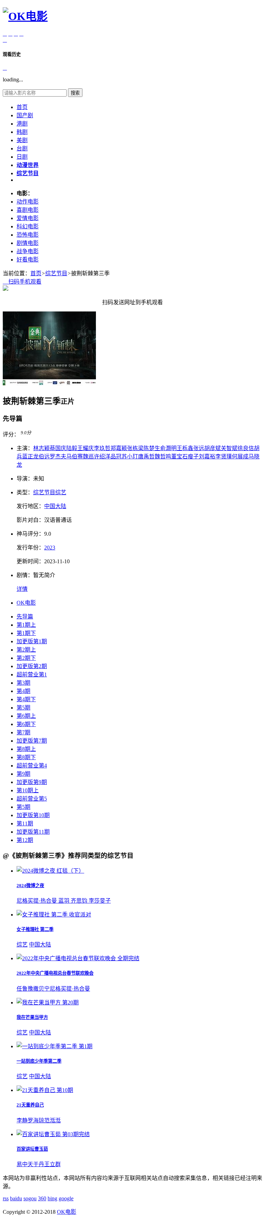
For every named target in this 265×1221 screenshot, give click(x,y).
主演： (25, 448)
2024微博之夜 (30, 885)
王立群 (52, 1164)
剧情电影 (28, 243)
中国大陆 (55, 506)
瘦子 (193, 456)
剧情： (25, 575)
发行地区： (30, 506)
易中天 (25, 1164)
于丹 (38, 1164)
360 (42, 1198)
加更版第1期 (32, 641)
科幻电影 (28, 226)
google (66, 1198)
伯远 (44, 456)
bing (52, 1198)
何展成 (240, 456)
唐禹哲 (146, 456)
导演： (25, 479)
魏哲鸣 (163, 456)
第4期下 (26, 699)
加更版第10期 (33, 815)
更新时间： (30, 561)
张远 (198, 448)
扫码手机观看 (22, 282)
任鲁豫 (25, 989)
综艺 (60, 492)
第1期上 (26, 625)
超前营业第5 (32, 799)
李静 (22, 1120)
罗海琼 (36, 1120)
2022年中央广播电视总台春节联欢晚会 (55, 973)
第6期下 (26, 724)
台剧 (22, 148)
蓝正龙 (30, 456)
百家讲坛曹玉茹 (32, 1149)
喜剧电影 (28, 210)
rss (6, 1198)
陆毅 (71, 448)
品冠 (115, 456)
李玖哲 (102, 448)
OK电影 (26, 603)
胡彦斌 (212, 448)
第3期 (23, 683)
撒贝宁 (41, 989)
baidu (16, 1198)
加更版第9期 (32, 782)
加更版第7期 (32, 741)
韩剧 (22, 132)
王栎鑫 (185, 448)
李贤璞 (223, 456)
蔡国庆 (58, 448)
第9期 (23, 774)
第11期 (25, 823)
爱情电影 (28, 218)
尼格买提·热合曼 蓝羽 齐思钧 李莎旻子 (64, 901)
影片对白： (30, 520)
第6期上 (26, 716)
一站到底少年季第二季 (39, 1061)
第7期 (23, 732)
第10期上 (28, 790)
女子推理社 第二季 (35, 929)
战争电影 (28, 251)
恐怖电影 (28, 235)
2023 (49, 547)
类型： (25, 492)
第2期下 (26, 658)
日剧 (22, 157)
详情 (22, 589)
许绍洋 (102, 456)
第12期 (25, 840)
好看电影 (28, 259)
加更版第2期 (32, 666)
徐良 (242, 448)
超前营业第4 (32, 765)
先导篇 (25, 616)
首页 (22, 107)
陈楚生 (152, 448)
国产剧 (25, 115)
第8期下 (26, 757)
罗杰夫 (58, 456)
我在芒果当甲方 (32, 1017)
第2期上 (26, 650)
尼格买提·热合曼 (70, 989)
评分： (11, 434)
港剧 (22, 124)
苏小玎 (129, 456)
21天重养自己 (30, 1105)
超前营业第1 (32, 674)
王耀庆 (85, 448)
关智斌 (229, 448)
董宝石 (179, 456)
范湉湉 (52, 1120)
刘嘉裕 (207, 456)
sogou (30, 1198)
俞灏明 (168, 448)
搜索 (75, 93)
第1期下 (26, 633)
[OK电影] (25, 16)
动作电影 (28, 202)
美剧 (22, 140)
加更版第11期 (33, 832)
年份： (30, 547)
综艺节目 (56, 273)
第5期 (23, 708)
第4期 (23, 691)
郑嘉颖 (118, 448)
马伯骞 (74, 456)
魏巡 (88, 456)
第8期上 (26, 749)
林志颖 (41, 448)
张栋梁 (135, 448)
